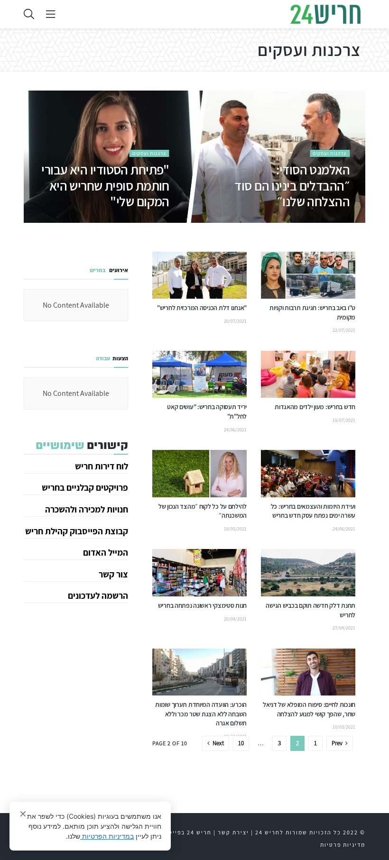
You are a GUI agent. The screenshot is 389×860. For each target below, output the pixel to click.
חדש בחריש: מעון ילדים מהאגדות (315, 407)
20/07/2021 (235, 321)
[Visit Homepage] (325, 14)
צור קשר (113, 574)
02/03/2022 (158, 221)
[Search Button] (29, 14)
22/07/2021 (344, 330)
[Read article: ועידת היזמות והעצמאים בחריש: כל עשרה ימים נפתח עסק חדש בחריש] (308, 473)
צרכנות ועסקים (330, 152)
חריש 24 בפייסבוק (185, 832)
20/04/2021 (235, 619)
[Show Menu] (50, 14)
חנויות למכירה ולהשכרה (86, 509)
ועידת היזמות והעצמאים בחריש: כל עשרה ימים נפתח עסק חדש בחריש (313, 511)
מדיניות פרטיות (342, 844)
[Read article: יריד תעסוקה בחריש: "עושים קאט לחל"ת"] (199, 374)
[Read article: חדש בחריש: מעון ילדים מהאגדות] (308, 374)
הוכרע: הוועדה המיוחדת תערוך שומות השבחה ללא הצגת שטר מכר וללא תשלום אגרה (201, 713)
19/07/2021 (344, 420)
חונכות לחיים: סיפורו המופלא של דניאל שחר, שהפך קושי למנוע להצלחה (309, 709)
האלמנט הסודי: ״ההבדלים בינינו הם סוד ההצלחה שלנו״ (292, 185)
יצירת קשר (233, 832)
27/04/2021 (344, 628)
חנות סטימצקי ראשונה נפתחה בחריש (202, 605)
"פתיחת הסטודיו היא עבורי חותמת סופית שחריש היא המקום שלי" (106, 185)
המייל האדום (105, 552)
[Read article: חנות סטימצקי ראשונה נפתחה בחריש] (199, 572)
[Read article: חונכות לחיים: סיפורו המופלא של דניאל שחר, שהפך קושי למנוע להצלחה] (308, 672)
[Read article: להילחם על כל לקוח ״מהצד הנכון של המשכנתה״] (199, 473)
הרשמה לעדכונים (98, 595)
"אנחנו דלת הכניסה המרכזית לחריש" (202, 307)
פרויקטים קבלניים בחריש (85, 487)
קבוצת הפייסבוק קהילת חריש (76, 531)
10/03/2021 (344, 727)
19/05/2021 (235, 529)
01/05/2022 (338, 221)
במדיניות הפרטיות (107, 836)
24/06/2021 (235, 430)
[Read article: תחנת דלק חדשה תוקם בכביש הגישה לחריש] (308, 572)
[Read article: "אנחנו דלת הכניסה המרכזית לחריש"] (199, 275)
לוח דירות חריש (101, 466)
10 (241, 743)
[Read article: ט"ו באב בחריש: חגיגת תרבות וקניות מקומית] (308, 275)
